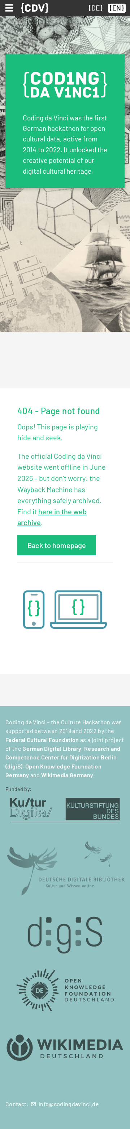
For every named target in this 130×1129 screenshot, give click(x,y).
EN (116, 8)
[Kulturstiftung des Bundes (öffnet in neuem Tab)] (65, 809)
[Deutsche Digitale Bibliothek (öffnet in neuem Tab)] (65, 868)
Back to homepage (56, 545)
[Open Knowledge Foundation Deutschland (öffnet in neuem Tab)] (65, 989)
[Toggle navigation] (10, 8)
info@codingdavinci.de (69, 1103)
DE (95, 8)
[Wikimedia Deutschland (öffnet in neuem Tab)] (65, 1048)
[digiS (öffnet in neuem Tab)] (65, 931)
